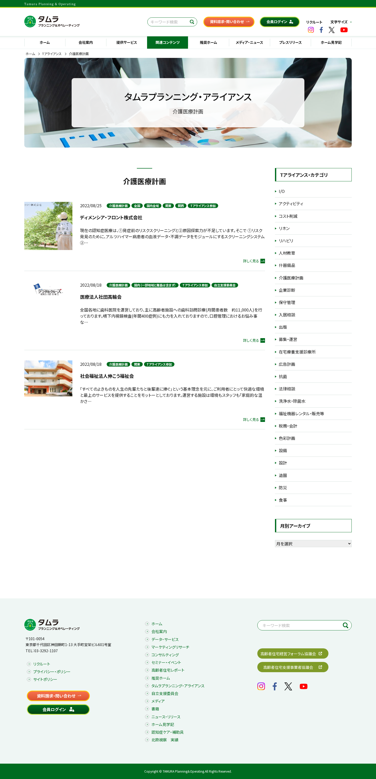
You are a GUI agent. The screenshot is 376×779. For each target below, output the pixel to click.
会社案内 (86, 42)
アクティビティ (291, 203)
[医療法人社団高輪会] (48, 289)
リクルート (314, 22)
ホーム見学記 (331, 42)
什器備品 (287, 265)
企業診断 (287, 290)
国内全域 (153, 205)
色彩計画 (287, 438)
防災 (283, 487)
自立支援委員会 (225, 285)
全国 (137, 205)
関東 (168, 205)
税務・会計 (288, 426)
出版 (283, 327)
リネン (284, 228)
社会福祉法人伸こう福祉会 (107, 375)
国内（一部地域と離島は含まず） (155, 285)
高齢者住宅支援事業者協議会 (288, 667)
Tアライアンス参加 (203, 205)
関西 (181, 205)
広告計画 (287, 364)
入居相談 (287, 314)
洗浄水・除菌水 (292, 401)
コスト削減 (288, 216)
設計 (283, 463)
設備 (283, 450)
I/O (282, 191)
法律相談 (287, 389)
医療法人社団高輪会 (100, 296)
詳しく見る (251, 260)
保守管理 (287, 302)
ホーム (45, 42)
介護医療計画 (118, 205)
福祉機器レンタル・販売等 (301, 413)
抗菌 (283, 376)
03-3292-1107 (46, 650)
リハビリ (286, 240)
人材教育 (287, 253)
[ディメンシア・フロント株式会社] (48, 225)
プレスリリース (290, 42)
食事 (283, 500)
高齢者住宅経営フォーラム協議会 (288, 653)
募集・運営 (288, 339)
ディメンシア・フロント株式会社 (111, 217)
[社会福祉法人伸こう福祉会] (48, 378)
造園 (283, 475)
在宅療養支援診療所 (297, 352)
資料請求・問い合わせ (227, 21)
